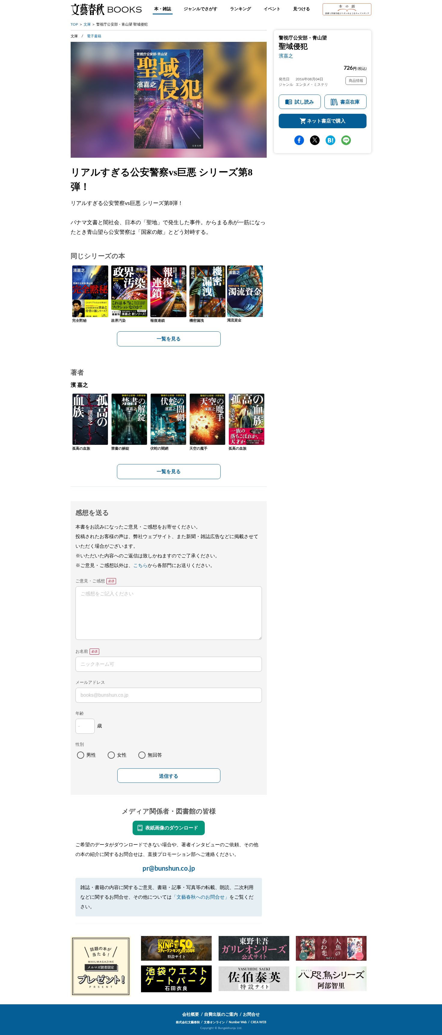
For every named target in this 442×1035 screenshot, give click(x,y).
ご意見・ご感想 (90, 581)
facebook (299, 140)
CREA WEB (258, 1022)
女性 (122, 755)
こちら (140, 565)
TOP (74, 24)
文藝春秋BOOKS (106, 9)
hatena (330, 140)
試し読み (304, 102)
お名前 (81, 651)
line (346, 140)
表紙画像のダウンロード (171, 828)
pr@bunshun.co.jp (169, 868)
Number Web (238, 1022)
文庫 (87, 24)
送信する (168, 776)
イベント (272, 9)
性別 (79, 744)
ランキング (240, 9)
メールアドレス (90, 682)
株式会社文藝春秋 (188, 1022)
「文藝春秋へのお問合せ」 (200, 897)
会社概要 (190, 1014)
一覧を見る (169, 338)
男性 (91, 755)
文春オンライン (214, 1022)
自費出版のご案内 (221, 1014)
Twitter (315, 140)
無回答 (155, 755)
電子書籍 (94, 36)
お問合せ (251, 1014)
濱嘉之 (286, 56)
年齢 (79, 713)
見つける (301, 9)
